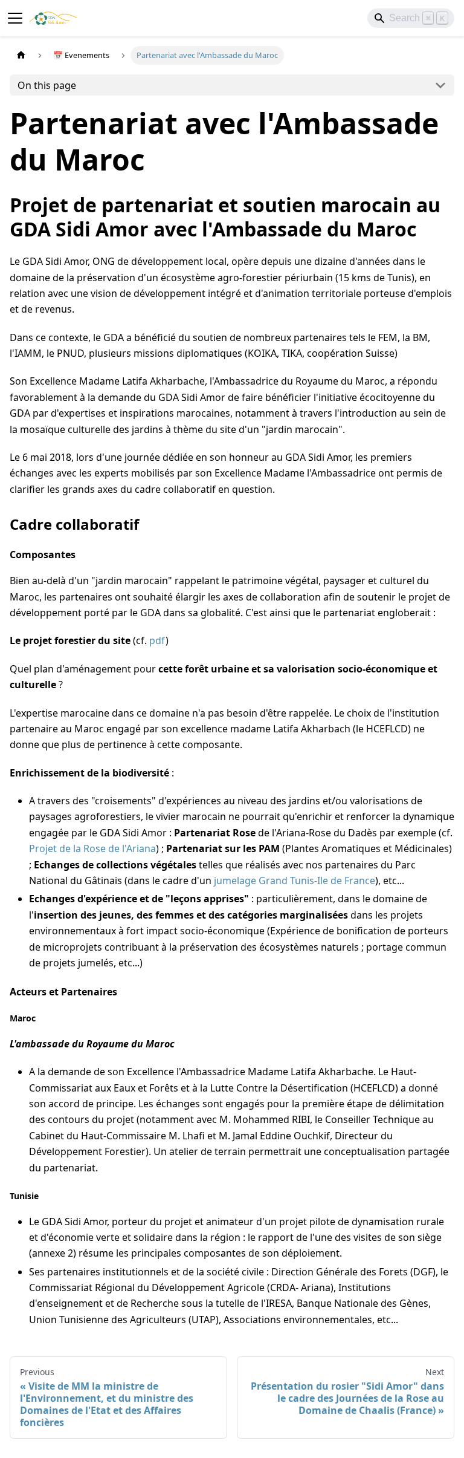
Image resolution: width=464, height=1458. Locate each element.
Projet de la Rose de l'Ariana (92, 848)
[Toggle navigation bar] (15, 18)
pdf (157, 640)
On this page (47, 85)
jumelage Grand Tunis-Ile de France (294, 880)
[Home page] (21, 55)
